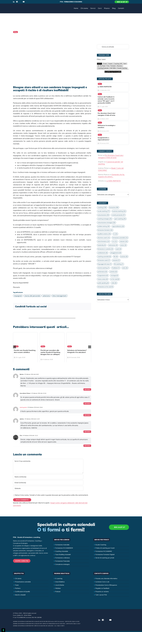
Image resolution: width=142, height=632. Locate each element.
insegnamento (103, 275)
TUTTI (99, 63)
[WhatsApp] (80, 306)
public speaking (103, 283)
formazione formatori (105, 230)
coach (118, 249)
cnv (114, 241)
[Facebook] (73, 306)
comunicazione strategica (106, 222)
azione (123, 245)
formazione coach (104, 260)
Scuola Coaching (122, 68)
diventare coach (104, 237)
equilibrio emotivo (104, 234)
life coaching (118, 264)
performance (102, 271)
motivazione (113, 245)
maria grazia (23, 407)
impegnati (18, 296)
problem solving (103, 226)
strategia (114, 275)
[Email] (87, 306)
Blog (15, 32)
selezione (46, 296)
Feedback (115, 268)
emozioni (116, 260)
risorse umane (103, 279)
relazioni (123, 241)
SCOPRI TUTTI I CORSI (113, 72)
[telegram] (33, 2)
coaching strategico (105, 219)
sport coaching (120, 219)
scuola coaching (104, 211)
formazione (113, 207)
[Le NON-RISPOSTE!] (113, 87)
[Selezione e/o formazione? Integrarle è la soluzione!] (78, 347)
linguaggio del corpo (104, 264)
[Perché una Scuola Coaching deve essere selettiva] (25, 347)
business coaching (119, 211)
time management (59, 296)
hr (115, 234)
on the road (115, 279)
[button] (127, 8)
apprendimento (118, 226)
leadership (102, 245)
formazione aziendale (120, 237)
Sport (124, 63)
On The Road (101, 66)
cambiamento (103, 252)
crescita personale (118, 215)
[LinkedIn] (76, 306)
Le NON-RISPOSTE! (113, 181)
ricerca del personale (32, 296)
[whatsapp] (30, 2)
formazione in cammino (105, 249)
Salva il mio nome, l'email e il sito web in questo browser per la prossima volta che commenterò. (51, 495)
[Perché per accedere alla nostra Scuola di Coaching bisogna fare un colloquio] (52, 347)
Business (119, 66)
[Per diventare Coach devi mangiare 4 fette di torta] (113, 114)
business (124, 256)
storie (124, 268)
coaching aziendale (104, 256)
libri (116, 256)
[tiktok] (27, 2)
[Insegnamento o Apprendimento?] (113, 139)
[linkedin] (13, 2)
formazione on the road (105, 286)
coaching (102, 207)
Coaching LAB (118, 63)
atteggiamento (115, 252)
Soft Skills (113, 68)
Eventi (105, 63)
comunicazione (103, 215)
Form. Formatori (111, 66)
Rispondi (87, 389)
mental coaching (103, 268)
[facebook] (17, 2)
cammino (113, 271)
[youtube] (24, 2)
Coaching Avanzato (103, 68)
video (114, 283)
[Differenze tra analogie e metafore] (113, 126)
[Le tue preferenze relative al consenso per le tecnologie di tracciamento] (3, 630)
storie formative (103, 241)
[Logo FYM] (20, 6)
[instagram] (20, 2)
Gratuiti (110, 63)
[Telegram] (83, 306)
